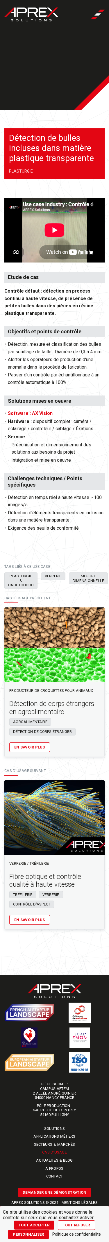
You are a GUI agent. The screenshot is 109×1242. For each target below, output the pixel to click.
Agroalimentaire (30, 722)
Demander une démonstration (55, 1192)
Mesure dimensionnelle (88, 578)
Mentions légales (80, 1202)
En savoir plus (29, 747)
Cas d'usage (54, 1152)
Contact (54, 1176)
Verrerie (53, 576)
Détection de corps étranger (42, 731)
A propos (54, 1168)
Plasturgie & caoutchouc (21, 580)
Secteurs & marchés (54, 1144)
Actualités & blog (54, 1160)
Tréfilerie (23, 894)
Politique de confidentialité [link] (76, 1234)
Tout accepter (34, 1225)
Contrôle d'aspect (31, 904)
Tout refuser (76, 1225)
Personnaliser (28, 1234)
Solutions (54, 1128)
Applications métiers (54, 1136)
